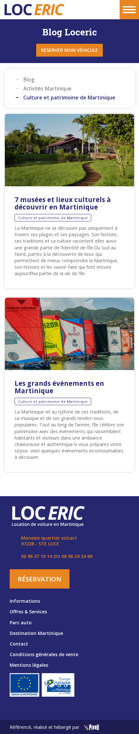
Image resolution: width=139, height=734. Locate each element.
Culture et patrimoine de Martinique (69, 97)
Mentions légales (29, 665)
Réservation (39, 579)
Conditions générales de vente (44, 654)
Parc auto (21, 622)
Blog (29, 79)
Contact (19, 644)
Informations (25, 601)
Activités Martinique (47, 88)
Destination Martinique (36, 633)
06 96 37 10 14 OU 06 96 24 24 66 (56, 556)
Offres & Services (28, 612)
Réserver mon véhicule (69, 50)
